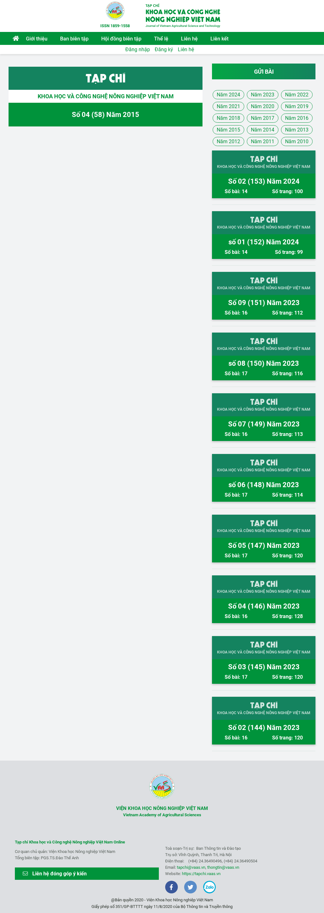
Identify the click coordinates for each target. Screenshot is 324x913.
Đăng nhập (137, 49)
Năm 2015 (228, 130)
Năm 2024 (228, 95)
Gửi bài (264, 71)
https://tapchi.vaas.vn (201, 873)
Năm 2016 (296, 118)
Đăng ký (164, 49)
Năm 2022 (296, 95)
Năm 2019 (296, 106)
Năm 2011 (262, 141)
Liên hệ (189, 39)
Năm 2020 (262, 106)
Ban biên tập (74, 39)
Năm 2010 (296, 141)
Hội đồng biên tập (121, 39)
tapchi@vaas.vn (191, 867)
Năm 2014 (262, 130)
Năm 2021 (228, 106)
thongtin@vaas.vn (223, 867)
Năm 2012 (228, 141)
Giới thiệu (36, 39)
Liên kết (219, 39)
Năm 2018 (228, 118)
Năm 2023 (262, 95)
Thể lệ (161, 39)
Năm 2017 (262, 118)
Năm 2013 (296, 130)
